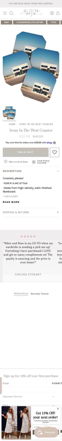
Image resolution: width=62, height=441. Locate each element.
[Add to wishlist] (54, 152)
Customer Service (12, 396)
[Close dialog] (58, 409)
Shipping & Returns (16, 212)
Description (12, 171)
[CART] (58, 13)
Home (12, 124)
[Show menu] (4, 13)
